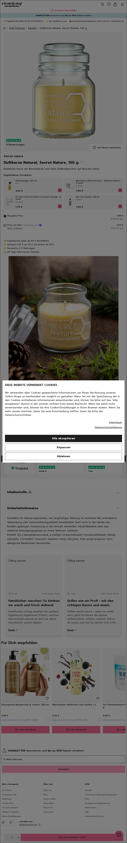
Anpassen (63, 447)
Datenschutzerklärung (108, 427)
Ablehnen (63, 456)
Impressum (115, 422)
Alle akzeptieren (63, 438)
